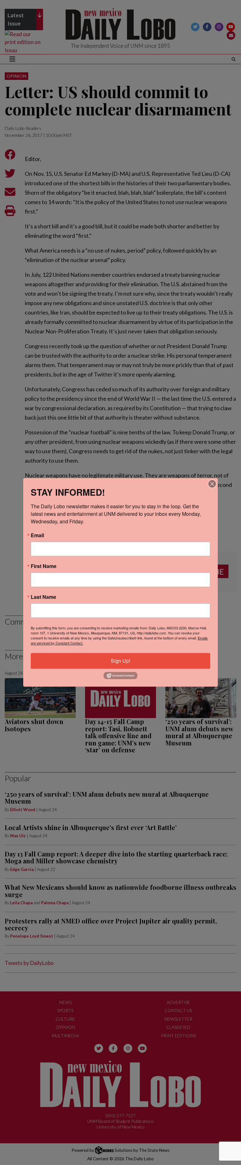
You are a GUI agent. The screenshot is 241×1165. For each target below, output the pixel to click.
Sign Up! (120, 660)
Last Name (43, 596)
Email (37, 535)
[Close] (212, 484)
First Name (43, 566)
